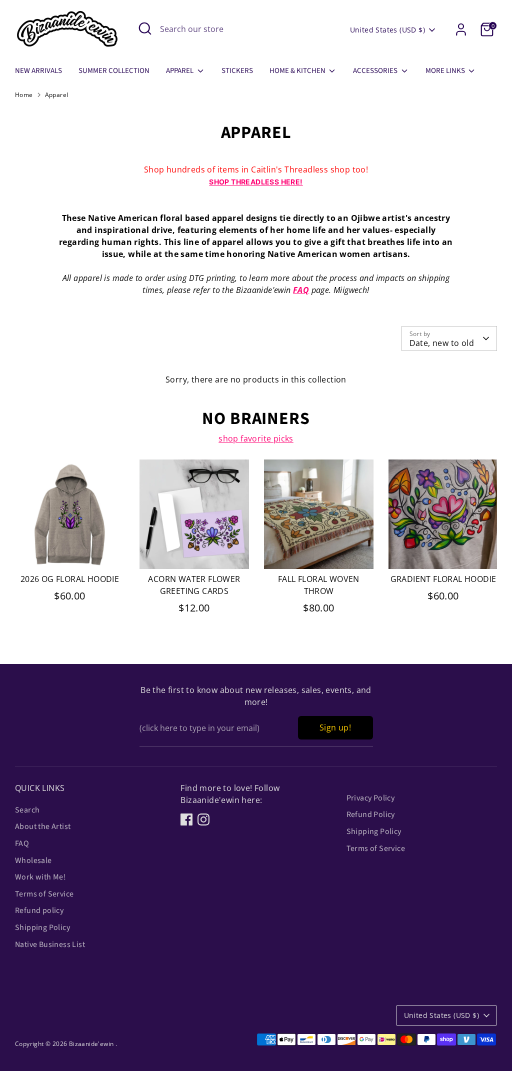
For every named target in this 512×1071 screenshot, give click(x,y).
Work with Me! (40, 877)
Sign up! (335, 727)
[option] (62, 541)
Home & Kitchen (298, 71)
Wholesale (33, 860)
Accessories (376, 71)
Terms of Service (44, 894)
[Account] (461, 30)
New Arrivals (38, 71)
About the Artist (42, 826)
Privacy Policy (370, 798)
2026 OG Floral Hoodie (69, 579)
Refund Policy (370, 814)
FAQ (301, 290)
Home (24, 94)
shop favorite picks (256, 438)
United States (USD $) (387, 29)
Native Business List (50, 944)
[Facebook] (186, 820)
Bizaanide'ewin (92, 1044)
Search (27, 810)
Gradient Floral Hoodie (443, 579)
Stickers (237, 71)
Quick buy (70, 552)
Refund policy (39, 910)
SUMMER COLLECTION (114, 71)
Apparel (180, 71)
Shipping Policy (42, 927)
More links (446, 71)
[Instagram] (204, 820)
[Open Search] (145, 28)
